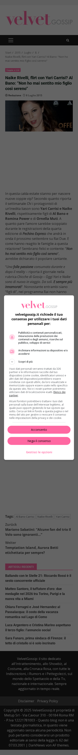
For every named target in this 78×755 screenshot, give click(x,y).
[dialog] (39, 377)
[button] (39, 362)
